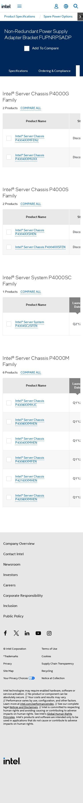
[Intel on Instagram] (49, 634)
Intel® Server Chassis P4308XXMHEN (29, 422)
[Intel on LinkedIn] (27, 634)
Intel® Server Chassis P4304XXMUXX (29, 157)
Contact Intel (13, 554)
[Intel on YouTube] (38, 634)
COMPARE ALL (31, 108)
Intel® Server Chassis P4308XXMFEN (29, 460)
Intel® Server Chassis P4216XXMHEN (29, 478)
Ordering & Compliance (55, 71)
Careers (9, 585)
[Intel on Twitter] (16, 634)
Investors (10, 575)
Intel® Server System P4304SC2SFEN (29, 324)
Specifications (18, 71)
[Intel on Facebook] (5, 634)
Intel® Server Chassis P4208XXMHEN (29, 497)
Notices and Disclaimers (24, 707)
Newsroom (11, 564)
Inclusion (10, 606)
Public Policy (13, 616)
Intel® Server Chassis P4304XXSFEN (40, 247)
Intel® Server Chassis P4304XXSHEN (29, 232)
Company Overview (19, 543)
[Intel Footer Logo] (12, 761)
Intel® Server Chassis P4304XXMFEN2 (29, 138)
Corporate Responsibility (23, 595)
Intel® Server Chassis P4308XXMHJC (29, 403)
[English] (66, 6)
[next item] (80, 17)
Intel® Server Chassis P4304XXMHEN (29, 441)
